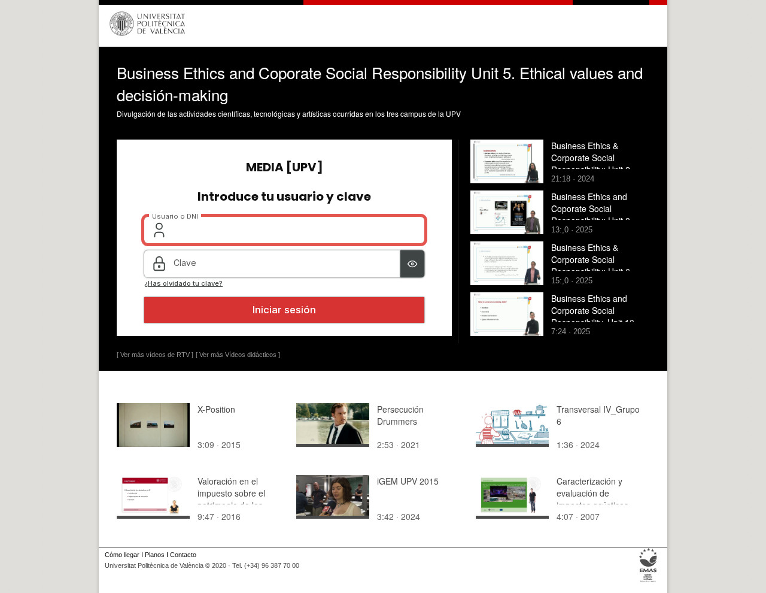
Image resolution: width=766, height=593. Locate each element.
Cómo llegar (122, 554)
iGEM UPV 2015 (408, 481)
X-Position (216, 409)
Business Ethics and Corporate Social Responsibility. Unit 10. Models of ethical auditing (599, 316)
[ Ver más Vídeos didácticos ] (238, 354)
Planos (155, 554)
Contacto (183, 554)
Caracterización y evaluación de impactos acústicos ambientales (592, 499)
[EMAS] (648, 582)
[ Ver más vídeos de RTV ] (155, 354)
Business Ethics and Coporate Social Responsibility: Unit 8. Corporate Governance (595, 214)
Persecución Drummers (400, 415)
